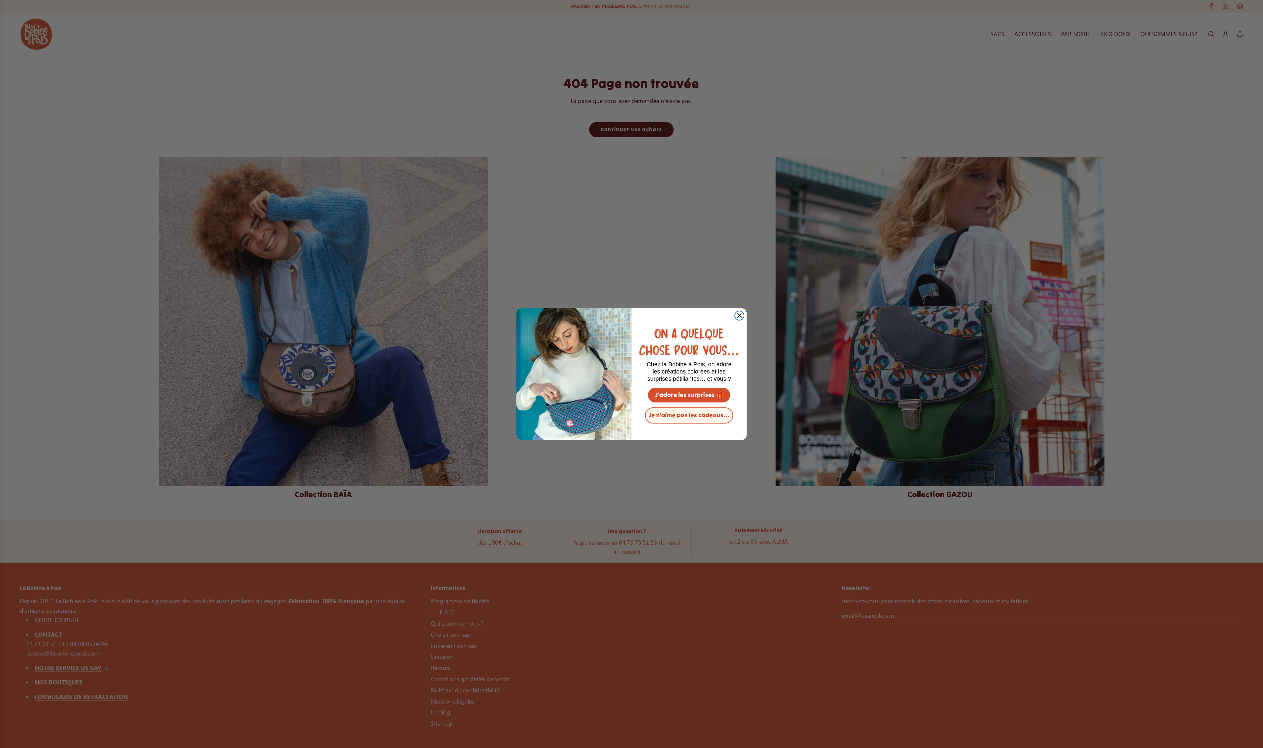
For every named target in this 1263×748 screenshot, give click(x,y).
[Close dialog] (739, 315)
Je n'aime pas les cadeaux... (689, 415)
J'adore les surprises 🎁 (689, 395)
